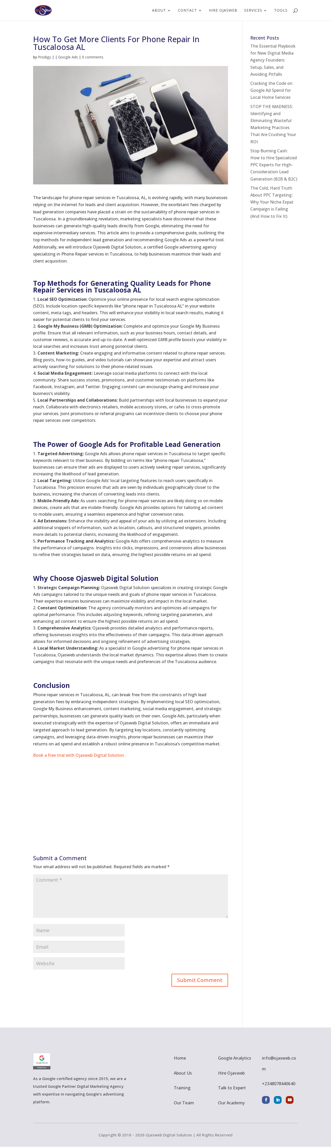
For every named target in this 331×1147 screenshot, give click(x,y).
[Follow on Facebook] (266, 1100)
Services (253, 11)
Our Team (184, 1103)
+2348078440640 (278, 1083)
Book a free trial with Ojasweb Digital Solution (78, 755)
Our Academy (231, 1103)
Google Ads (68, 57)
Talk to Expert (232, 1088)
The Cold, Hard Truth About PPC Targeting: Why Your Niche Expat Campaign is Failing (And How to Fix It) (272, 202)
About (159, 11)
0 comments (92, 57)
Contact (187, 11)
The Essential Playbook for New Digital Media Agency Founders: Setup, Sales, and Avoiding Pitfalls (273, 60)
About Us (183, 1073)
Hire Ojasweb (223, 11)
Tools (281, 11)
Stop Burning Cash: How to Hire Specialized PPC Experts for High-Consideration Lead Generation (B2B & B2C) (273, 165)
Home (180, 1058)
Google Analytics (234, 1058)
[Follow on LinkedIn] (278, 1100)
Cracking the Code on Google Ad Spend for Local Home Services (271, 90)
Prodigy (44, 57)
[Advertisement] (130, 795)
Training (182, 1088)
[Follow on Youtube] (290, 1100)
